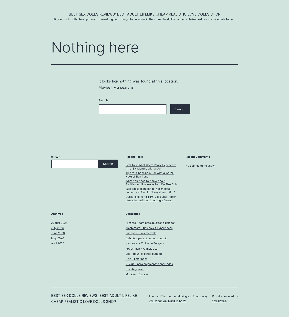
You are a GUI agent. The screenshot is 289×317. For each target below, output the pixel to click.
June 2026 (58, 233)
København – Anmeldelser (142, 248)
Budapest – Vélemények (141, 233)
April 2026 (57, 243)
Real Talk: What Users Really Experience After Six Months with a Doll (151, 166)
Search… (104, 100)
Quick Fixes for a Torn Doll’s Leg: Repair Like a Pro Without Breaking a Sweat (151, 198)
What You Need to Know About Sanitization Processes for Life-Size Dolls (152, 182)
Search (55, 157)
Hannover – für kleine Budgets (145, 243)
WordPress (219, 300)
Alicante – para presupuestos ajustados (150, 222)
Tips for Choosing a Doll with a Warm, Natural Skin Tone (150, 174)
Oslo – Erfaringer (136, 258)
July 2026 (57, 228)
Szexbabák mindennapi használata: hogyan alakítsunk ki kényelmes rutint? (150, 190)
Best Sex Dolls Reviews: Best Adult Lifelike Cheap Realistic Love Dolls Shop (144, 14)
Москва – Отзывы (137, 274)
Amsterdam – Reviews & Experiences (149, 228)
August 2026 (59, 222)
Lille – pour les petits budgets (144, 253)
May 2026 (57, 238)
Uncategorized (135, 269)
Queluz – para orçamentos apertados (149, 264)
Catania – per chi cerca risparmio (146, 238)
